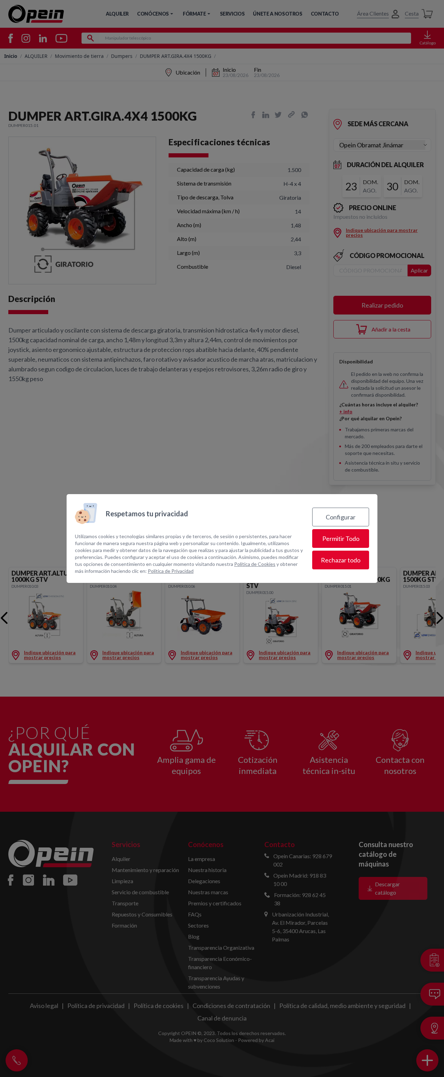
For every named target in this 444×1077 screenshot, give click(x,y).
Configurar (341, 517)
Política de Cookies (254, 564)
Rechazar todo (340, 560)
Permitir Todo (340, 538)
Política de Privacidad (171, 571)
